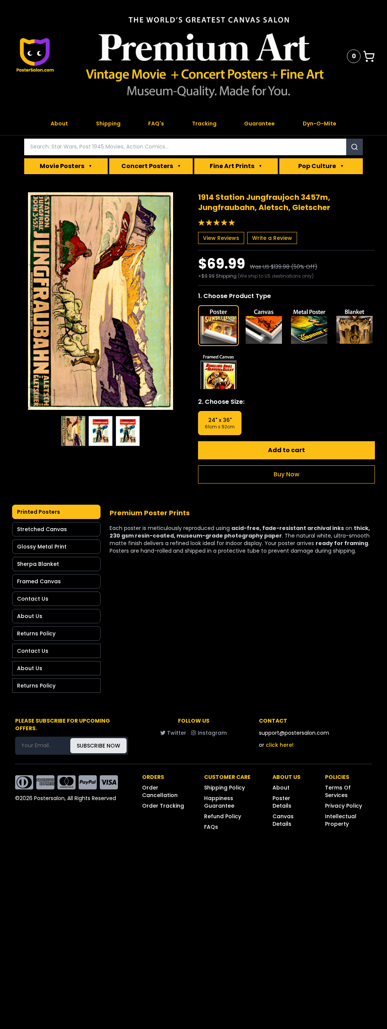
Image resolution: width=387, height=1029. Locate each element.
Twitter (176, 733)
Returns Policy (36, 633)
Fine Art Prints (236, 166)
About (59, 123)
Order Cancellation (160, 791)
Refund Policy (222, 816)
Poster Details (281, 802)
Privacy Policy (343, 806)
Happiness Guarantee (219, 802)
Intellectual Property (340, 820)
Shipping (108, 123)
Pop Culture (321, 166)
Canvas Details (283, 820)
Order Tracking (163, 806)
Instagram (212, 733)
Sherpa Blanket (38, 564)
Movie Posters (66, 166)
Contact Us (32, 599)
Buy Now (286, 474)
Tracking (204, 123)
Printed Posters (38, 512)
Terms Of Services (338, 791)
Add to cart (286, 450)
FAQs (211, 827)
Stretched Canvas (42, 529)
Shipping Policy (224, 787)
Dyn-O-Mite (319, 123)
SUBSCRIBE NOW (98, 745)
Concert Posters (151, 166)
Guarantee (259, 123)
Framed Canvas (39, 581)
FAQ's (156, 123)
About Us (29, 616)
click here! (280, 745)
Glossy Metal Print (42, 546)
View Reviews (221, 238)
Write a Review (272, 238)
